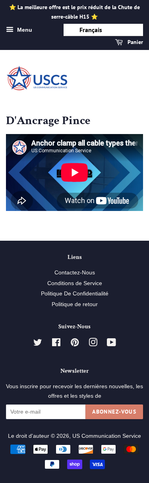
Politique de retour (75, 304)
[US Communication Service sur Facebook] (56, 344)
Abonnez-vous (114, 411)
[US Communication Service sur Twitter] (37, 344)
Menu (23, 30)
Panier (134, 42)
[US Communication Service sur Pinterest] (74, 344)
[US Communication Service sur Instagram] (93, 344)
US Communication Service (106, 436)
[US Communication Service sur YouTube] (111, 344)
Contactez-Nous (74, 273)
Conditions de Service (74, 283)
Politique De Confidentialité (74, 294)
